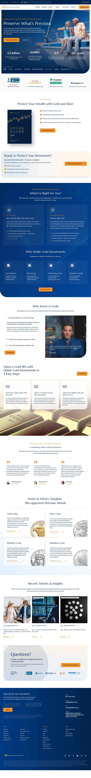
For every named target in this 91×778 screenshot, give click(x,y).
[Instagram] (81, 755)
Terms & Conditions (47, 748)
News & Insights (69, 733)
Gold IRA (22, 733)
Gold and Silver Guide (70, 729)
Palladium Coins (7, 739)
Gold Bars (6, 729)
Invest (44, 733)
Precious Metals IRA (24, 731)
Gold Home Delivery (24, 737)
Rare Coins (22, 729)
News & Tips (18, 597)
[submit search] (22, 2)
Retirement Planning (72, 597)
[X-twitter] (73, 755)
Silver (77, 597)
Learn (44, 735)
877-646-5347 (70, 696)
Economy (35, 597)
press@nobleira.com (72, 707)
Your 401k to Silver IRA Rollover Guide (72, 630)
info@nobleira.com (71, 702)
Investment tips (40, 597)
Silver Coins (6, 735)
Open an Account (47, 744)
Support (44, 742)
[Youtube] (77, 755)
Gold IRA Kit (23, 739)
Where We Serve (46, 739)
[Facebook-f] (65, 755)
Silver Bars (6, 733)
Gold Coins (6, 731)
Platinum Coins (7, 737)
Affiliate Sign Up (69, 735)
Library (67, 731)
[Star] (85, 755)
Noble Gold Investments (12, 625)
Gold (6, 597)
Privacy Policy (46, 746)
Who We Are (46, 737)
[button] (4, 471)
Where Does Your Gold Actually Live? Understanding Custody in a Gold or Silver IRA (17, 631)
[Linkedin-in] (69, 755)
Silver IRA (22, 735)
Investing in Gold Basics (11, 597)
